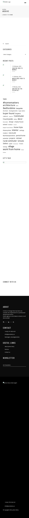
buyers (18, 113)
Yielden (4, 152)
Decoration (5, 122)
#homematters (11, 103)
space (10, 143)
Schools (21, 141)
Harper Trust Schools (8, 127)
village (11, 146)
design (11, 122)
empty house (18, 122)
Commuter (19, 116)
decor (20, 119)
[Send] (26, 365)
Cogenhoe (11, 116)
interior (15, 130)
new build (12, 133)
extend (5, 124)
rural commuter (10, 141)
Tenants (21, 143)
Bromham (5, 111)
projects (12, 138)
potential (5, 138)
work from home (11, 149)
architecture (9, 105)
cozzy (15, 119)
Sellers (5, 143)
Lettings (21, 130)
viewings (5, 146)
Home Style (18, 127)
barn (17, 105)
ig (8, 322)
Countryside (8, 119)
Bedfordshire (9, 108)
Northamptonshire (9, 136)
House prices (7, 130)
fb (4, 322)
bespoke (19, 108)
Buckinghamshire (13, 111)
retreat (19, 138)
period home (20, 135)
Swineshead (15, 143)
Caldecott (5, 116)
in (13, 322)
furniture (10, 124)
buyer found (8, 113)
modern (5, 133)
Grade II (15, 124)
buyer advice (22, 111)
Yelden (22, 149)
